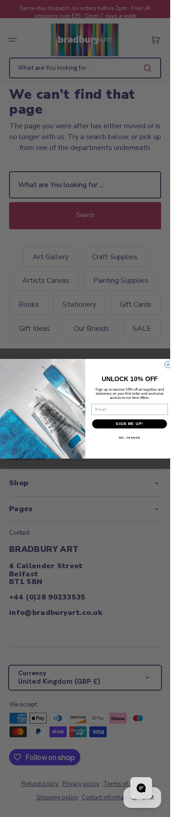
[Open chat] (141, 788)
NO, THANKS (129, 437)
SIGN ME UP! (129, 424)
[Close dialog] (168, 364)
